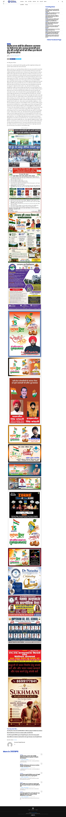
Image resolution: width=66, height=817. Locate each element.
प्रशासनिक (22, 4)
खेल (38, 1)
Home (29, 809)
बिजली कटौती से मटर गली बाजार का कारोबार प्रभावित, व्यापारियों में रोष (20, 732)
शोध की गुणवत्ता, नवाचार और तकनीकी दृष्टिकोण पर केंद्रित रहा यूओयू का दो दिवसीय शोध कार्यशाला (24, 730)
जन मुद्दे (26, 4)
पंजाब (26, 1)
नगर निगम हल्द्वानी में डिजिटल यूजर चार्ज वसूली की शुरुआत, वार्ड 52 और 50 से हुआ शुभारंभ (23, 734)
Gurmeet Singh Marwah (15, 55)
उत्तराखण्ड (21, 1)
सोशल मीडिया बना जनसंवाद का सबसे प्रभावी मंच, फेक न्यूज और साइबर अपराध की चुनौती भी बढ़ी (24, 736)
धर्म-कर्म (41, 1)
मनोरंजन (34, 1)
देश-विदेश (30, 1)
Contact (32, 809)
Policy (36, 809)
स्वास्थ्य (45, 1)
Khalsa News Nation (34, 812)
